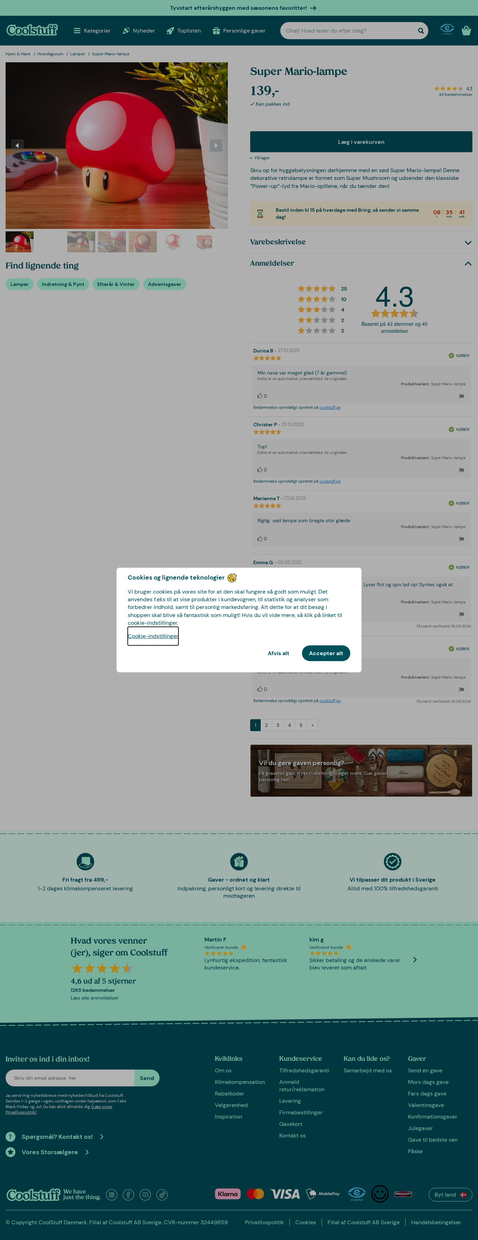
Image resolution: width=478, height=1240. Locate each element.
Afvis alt (278, 653)
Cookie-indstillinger (153, 636)
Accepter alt (326, 653)
